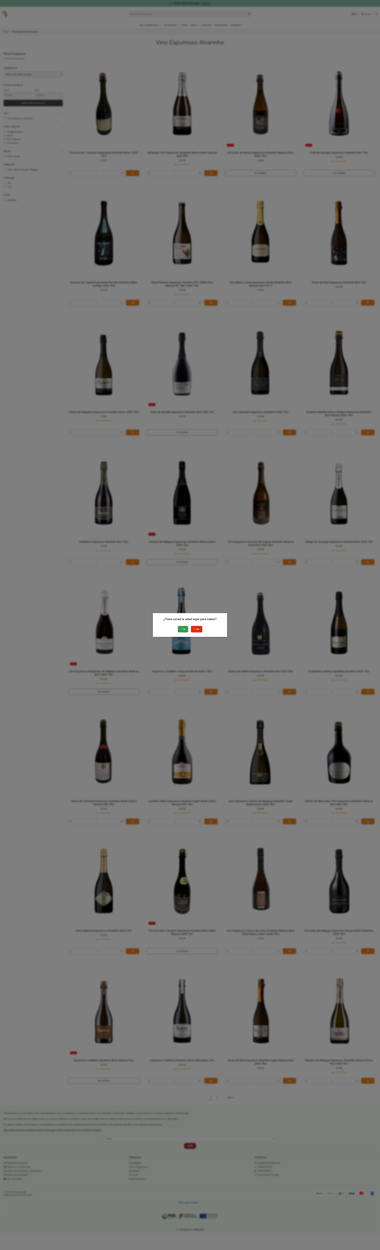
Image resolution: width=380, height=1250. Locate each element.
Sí (184, 629)
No (197, 629)
